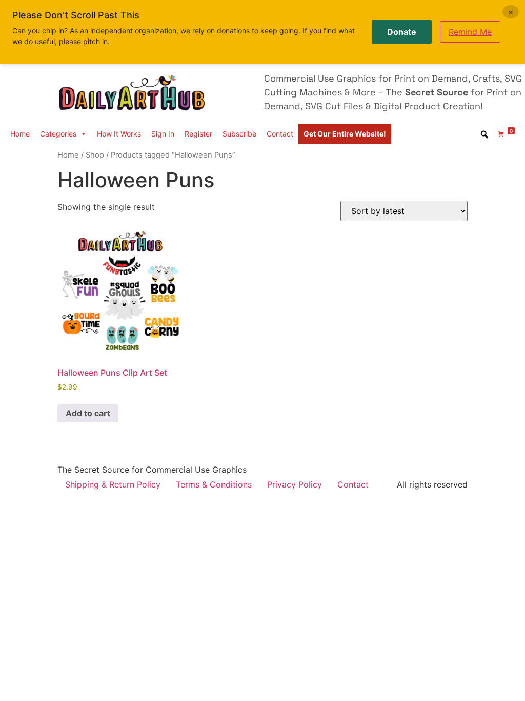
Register (198, 133)
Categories (58, 133)
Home (20, 133)
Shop (95, 155)
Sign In (162, 133)
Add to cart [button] (88, 413)
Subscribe (239, 133)
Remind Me (470, 32)
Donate (401, 32)
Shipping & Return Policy (112, 484)
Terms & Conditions (214, 484)
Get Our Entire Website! (345, 133)
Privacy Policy (294, 484)
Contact (280, 133)
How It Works (119, 133)
